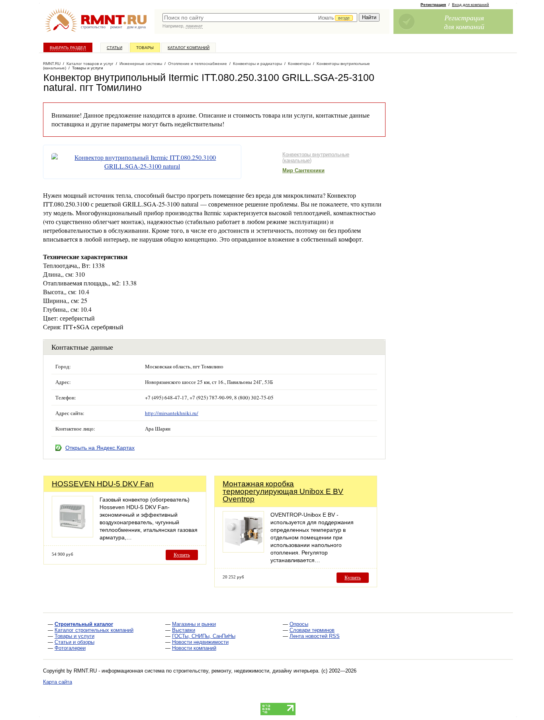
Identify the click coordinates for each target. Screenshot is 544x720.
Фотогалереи (70, 648)
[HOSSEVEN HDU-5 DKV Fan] (72, 535)
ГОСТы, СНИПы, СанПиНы (203, 636)
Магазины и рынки (194, 624)
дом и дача (136, 27)
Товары (145, 47)
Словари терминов (312, 630)
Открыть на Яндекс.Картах (100, 448)
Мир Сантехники (303, 170)
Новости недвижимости (200, 642)
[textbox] (259, 17)
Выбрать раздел (68, 47)
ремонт (116, 27)
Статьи (114, 47)
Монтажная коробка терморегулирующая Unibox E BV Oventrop (283, 491)
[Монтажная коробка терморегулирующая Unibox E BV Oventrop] (243, 550)
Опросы (299, 624)
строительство (93, 27)
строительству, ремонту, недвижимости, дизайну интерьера (245, 671)
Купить (182, 555)
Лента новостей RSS (315, 636)
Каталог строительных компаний (94, 630)
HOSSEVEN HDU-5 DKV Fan (103, 484)
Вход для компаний (470, 4)
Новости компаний (194, 648)
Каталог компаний (188, 47)
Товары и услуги (74, 636)
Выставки (183, 630)
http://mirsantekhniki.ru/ (171, 413)
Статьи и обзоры (74, 642)
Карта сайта (57, 682)
